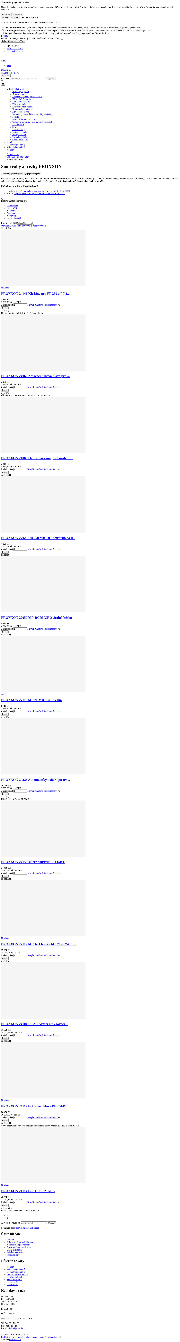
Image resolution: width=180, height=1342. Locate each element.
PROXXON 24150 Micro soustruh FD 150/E (33, 862)
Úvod (9, 142)
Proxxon (10, 1239)
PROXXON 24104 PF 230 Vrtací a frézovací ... (34, 1024)
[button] (3, 61)
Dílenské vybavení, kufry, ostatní (27, 96)
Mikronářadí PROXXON (23, 119)
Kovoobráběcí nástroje (22, 109)
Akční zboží (12, 1284)
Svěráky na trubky (15, 1252)
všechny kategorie (20, 139)
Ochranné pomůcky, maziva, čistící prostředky (32, 122)
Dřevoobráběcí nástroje (22, 99)
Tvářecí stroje (18, 129)
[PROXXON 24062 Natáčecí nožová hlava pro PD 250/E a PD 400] (43, 370)
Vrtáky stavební (19, 134)
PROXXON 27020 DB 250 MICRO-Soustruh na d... (38, 538)
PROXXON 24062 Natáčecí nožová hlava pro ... (35, 376)
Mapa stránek (54, 1337)
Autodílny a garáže (20, 91)
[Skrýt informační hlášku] (62, 39)
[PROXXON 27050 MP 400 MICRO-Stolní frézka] (43, 611)
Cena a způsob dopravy (17, 1274)
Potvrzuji (5, 36)
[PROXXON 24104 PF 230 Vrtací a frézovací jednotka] (43, 1018)
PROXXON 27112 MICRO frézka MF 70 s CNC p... (38, 944)
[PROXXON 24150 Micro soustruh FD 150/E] (43, 856)
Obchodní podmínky (16, 144)
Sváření (15, 127)
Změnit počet (7, 305)
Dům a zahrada (19, 104)
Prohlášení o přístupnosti (12, 1337)
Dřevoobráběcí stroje (21, 101)
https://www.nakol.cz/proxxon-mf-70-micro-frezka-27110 (39, 193)
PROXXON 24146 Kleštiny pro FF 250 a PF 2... (35, 293)
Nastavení (6, 15)
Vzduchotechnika (20, 137)
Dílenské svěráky (14, 1250)
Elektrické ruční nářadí (22, 107)
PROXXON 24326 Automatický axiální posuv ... (35, 780)
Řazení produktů (8, 223)
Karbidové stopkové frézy (18, 1245)
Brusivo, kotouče (20, 94)
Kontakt (10, 150)
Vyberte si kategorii (15, 89)
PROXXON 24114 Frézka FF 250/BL (28, 1191)
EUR (9, 65)
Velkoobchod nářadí (16, 147)
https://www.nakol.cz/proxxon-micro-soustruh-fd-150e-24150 (43, 191)
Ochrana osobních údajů (35, 1337)
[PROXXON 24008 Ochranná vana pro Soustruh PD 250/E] (43, 452)
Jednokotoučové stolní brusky (20, 1242)
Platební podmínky (15, 1277)
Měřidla (15, 117)
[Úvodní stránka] (10, 73)
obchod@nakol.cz (16, 1328)
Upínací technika (19, 132)
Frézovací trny (13, 1255)
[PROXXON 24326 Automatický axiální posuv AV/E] (43, 774)
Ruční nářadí (18, 124)
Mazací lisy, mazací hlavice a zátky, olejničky (32, 114)
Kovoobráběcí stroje (21, 112)
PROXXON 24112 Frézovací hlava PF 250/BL (34, 1106)
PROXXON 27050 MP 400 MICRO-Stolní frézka (36, 617)
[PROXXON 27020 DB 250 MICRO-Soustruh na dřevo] (43, 532)
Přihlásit (51, 1223)
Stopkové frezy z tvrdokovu (19, 1247)
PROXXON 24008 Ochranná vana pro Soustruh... (37, 458)
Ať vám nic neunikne (11, 1223)
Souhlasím (17, 15)
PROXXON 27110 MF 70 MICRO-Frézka (31, 700)
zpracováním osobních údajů (26, 1228)
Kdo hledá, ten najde (10, 78)
